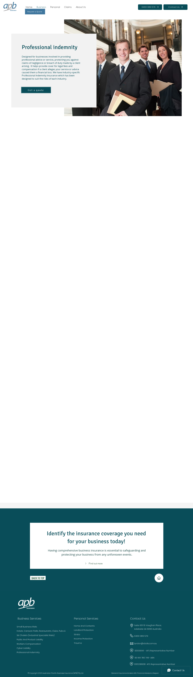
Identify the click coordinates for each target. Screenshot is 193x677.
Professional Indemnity (28, 652)
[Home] (159, 578)
